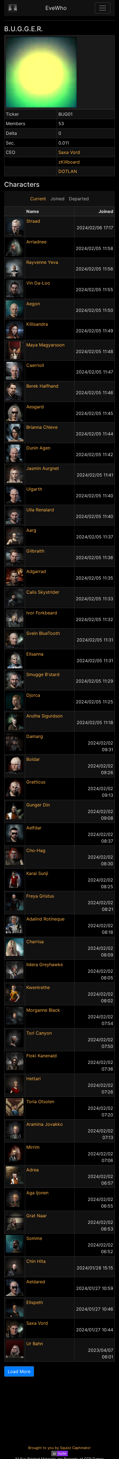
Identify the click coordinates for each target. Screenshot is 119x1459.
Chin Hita (36, 1261)
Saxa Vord (69, 152)
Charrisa (35, 941)
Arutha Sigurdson (44, 716)
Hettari (33, 1078)
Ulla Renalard (40, 509)
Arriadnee (36, 242)
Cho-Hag (35, 850)
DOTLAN (67, 171)
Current (38, 198)
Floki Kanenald (41, 1055)
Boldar (33, 759)
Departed (79, 198)
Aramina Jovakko (44, 1124)
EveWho (56, 8)
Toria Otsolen (40, 1101)
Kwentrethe (38, 987)
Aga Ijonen (37, 1192)
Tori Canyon (39, 1033)
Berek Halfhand (42, 386)
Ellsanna (34, 654)
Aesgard (35, 406)
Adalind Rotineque (45, 919)
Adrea (32, 1170)
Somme (34, 1238)
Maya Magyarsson (45, 345)
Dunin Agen (38, 448)
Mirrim (33, 1147)
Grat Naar (36, 1215)
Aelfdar (34, 827)
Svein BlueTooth (43, 633)
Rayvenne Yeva (42, 262)
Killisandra (37, 324)
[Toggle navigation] (102, 8)
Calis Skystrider (42, 592)
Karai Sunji (37, 873)
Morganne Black (43, 1010)
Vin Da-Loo (38, 283)
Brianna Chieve (42, 427)
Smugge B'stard (43, 674)
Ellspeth (34, 1302)
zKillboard (69, 162)
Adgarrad (36, 571)
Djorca (33, 695)
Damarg (34, 736)
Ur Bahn (34, 1343)
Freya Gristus (40, 896)
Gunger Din (38, 805)
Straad (33, 221)
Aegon (33, 303)
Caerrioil (35, 365)
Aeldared (35, 1281)
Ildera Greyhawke (44, 964)
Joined (57, 198)
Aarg (31, 530)
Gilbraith (35, 551)
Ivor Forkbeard (41, 613)
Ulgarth (34, 489)
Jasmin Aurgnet (42, 468)
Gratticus (35, 782)
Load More (19, 1371)
